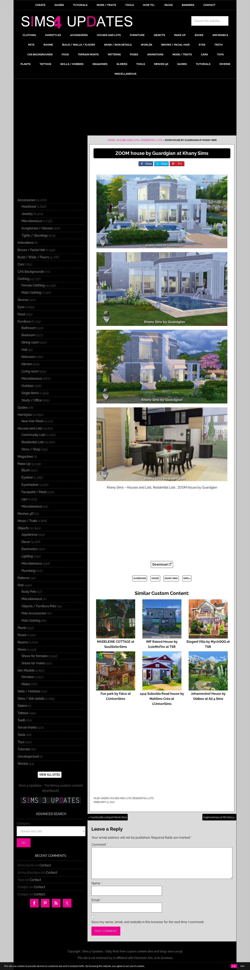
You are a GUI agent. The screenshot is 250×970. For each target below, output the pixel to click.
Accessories (26, 200)
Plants (22, 628)
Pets (21, 585)
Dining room (30, 342)
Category (23, 823)
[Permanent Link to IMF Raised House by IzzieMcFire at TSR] (161, 636)
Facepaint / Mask (33, 492)
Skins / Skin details (31, 698)
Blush (25, 470)
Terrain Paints (27, 727)
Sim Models (26, 670)
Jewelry (27, 214)
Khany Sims (171, 578)
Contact (45, 865)
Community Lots (33, 435)
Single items (30, 393)
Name (96, 883)
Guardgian (139, 578)
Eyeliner (27, 477)
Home (110, 140)
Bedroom (28, 335)
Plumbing (28, 571)
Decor (25, 542)
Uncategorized (28, 756)
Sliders (22, 706)
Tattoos (23, 713)
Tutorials (24, 749)
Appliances (29, 534)
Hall (24, 349)
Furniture (24, 321)
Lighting (27, 556)
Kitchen (26, 364)
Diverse (23, 300)
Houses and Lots (127, 140)
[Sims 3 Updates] (51, 800)
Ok (233, 966)
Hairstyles (25, 415)
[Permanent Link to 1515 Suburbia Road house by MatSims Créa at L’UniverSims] (161, 688)
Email (96, 900)
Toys (21, 742)
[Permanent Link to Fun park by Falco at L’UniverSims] (115, 688)
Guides (23, 407)
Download (160, 564)
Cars (21, 264)
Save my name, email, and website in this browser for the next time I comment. (147, 922)
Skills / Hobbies (29, 691)
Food (21, 314)
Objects (23, 528)
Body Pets (28, 591)
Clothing (23, 279)
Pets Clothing (30, 620)
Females (27, 677)
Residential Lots (151, 140)
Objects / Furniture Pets (38, 606)
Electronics (29, 549)
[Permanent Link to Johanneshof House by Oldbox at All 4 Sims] (208, 688)
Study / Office (31, 400)
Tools (21, 735)
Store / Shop (30, 449)
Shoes (22, 649)
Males (25, 684)
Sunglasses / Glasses (37, 228)
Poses (22, 635)
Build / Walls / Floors (33, 257)
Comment (99, 844)
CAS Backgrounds (31, 271)
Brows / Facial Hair (31, 250)
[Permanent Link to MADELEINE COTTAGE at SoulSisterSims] (115, 636)
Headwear (29, 206)
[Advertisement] (125, 108)
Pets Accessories (33, 613)
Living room (30, 371)
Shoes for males (33, 663)
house (155, 578)
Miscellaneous (31, 221)
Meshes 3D (25, 513)
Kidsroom (28, 357)
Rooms (23, 642)
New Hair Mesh (32, 421)
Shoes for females (34, 656)
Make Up (24, 464)
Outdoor (27, 386)
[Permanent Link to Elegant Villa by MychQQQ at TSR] (208, 636)
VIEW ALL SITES (49, 774)
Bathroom (28, 328)
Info (242, 966)
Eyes (21, 307)
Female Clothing (33, 285)
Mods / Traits (27, 521)
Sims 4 (186, 578)
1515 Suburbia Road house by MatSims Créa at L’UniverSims (162, 699)
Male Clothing (31, 292)
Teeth (21, 720)
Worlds (23, 764)
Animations (26, 243)
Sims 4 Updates (79, 23)
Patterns (23, 578)
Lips (24, 499)
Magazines (25, 456)
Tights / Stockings (34, 235)
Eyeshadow (29, 485)
